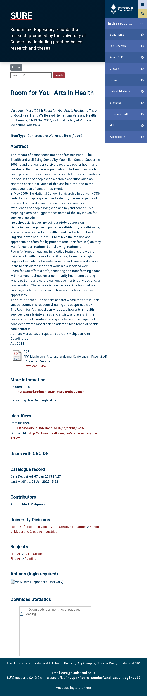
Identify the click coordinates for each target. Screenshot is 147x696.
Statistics (116, 102)
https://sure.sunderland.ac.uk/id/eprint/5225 (50, 428)
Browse (114, 68)
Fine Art (16, 554)
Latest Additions (120, 91)
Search (114, 80)
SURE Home (117, 34)
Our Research (118, 46)
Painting (30, 558)
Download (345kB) (36, 366)
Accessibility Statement (73, 688)
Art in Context (35, 554)
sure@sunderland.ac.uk (78, 673)
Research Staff (119, 114)
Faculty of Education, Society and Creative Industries (48, 527)
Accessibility (117, 136)
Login (16, 67)
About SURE (117, 57)
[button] (13, 581)
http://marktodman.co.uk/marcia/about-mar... (52, 392)
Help (112, 125)
